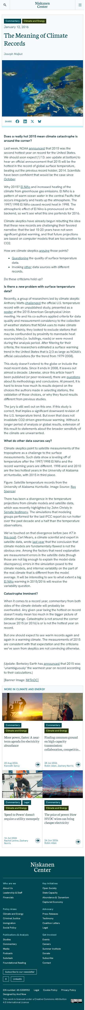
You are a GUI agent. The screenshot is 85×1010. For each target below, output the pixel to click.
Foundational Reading (14, 962)
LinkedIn (17, 979)
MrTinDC (32, 680)
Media (6, 948)
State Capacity (50, 892)
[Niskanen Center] (42, 5)
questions (73, 377)
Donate (46, 953)
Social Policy (9, 927)
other (28, 267)
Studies (7, 939)
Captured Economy (52, 902)
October (9, 179)
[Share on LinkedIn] (25, 121)
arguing (44, 251)
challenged (33, 303)
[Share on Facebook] (17, 121)
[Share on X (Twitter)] (32, 121)
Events (46, 939)
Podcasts (8, 953)
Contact (46, 962)
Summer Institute (51, 948)
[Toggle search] (5, 5)
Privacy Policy (68, 990)
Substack (8, 958)
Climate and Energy (13, 913)
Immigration (9, 923)
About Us (8, 888)
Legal (45, 927)
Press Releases (50, 913)
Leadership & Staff (12, 892)
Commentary (10, 944)
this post (9, 537)
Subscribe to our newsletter (20, 971)
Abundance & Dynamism (55, 897)
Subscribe (47, 958)
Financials (8, 897)
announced (37, 148)
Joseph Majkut (13, 54)
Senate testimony (16, 512)
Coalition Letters (51, 923)
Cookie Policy (50, 990)
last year (38, 542)
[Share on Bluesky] (39, 121)
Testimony (47, 918)
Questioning (20, 258)
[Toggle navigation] (80, 5)
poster (8, 312)
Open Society (49, 888)
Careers (46, 944)
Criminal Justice (11, 918)
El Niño (25, 187)
